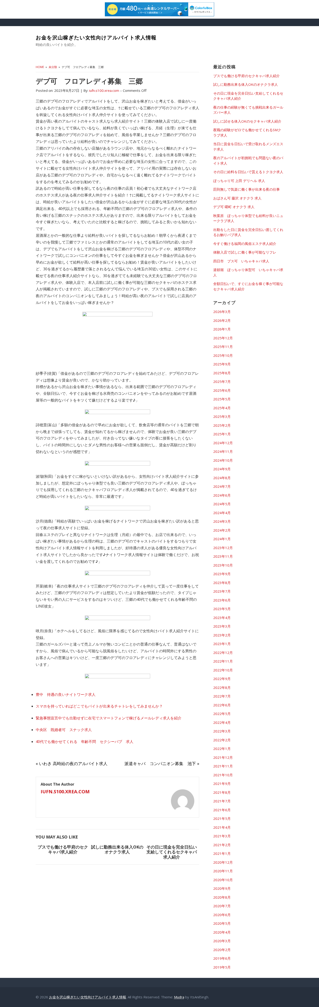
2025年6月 (222, 390)
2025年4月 (222, 408)
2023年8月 (222, 582)
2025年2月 (222, 425)
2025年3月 (222, 416)
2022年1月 (222, 748)
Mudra (179, 997)
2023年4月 (222, 617)
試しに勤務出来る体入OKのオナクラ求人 (117, 849)
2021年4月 (222, 827)
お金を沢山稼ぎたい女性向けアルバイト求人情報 (96, 37)
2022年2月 (222, 740)
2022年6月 (222, 705)
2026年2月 (222, 320)
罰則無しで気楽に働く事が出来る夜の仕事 (246, 189)
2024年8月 (222, 477)
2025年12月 (223, 338)
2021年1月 (222, 853)
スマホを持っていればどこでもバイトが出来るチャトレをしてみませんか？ (99, 706)
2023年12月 (223, 547)
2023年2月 (222, 635)
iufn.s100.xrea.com (65, 791)
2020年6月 (222, 914)
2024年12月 (223, 442)
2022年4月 (222, 722)
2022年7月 (222, 696)
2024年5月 (222, 504)
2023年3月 (222, 626)
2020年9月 (222, 888)
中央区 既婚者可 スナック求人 (64, 729)
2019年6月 (222, 958)
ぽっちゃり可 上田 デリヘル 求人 (239, 180)
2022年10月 (223, 670)
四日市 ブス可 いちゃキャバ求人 (241, 261)
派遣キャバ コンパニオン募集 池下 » (161, 763)
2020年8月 (222, 897)
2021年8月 (222, 792)
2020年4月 (222, 932)
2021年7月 (222, 801)
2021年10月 (223, 775)
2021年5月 (222, 818)
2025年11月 (223, 346)
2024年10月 (223, 460)
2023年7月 (222, 591)
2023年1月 (222, 643)
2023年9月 (222, 573)
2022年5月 (222, 713)
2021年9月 (222, 783)
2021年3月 (222, 836)
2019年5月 (222, 967)
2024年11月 (223, 451)
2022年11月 (223, 661)
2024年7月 (222, 486)
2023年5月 (222, 608)
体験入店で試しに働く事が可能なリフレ (244, 252)
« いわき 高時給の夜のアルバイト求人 (71, 763)
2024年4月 (222, 512)
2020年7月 (222, 906)
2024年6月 (222, 495)
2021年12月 (223, 757)
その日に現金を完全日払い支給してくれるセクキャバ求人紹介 (171, 852)
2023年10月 (223, 565)
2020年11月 (223, 871)
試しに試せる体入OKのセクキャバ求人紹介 (247, 121)
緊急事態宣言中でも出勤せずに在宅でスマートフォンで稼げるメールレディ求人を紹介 (108, 718)
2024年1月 (222, 538)
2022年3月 (222, 731)
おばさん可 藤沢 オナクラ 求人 (237, 198)
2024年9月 (222, 469)
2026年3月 (222, 311)
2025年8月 (222, 373)
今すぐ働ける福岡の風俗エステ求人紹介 (244, 243)
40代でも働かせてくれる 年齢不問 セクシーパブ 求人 (84, 741)
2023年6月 (222, 600)
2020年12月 (223, 862)
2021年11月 (223, 766)
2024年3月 (222, 521)
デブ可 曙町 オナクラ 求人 (234, 206)
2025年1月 (222, 434)
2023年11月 (223, 556)
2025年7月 (222, 381)
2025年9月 (222, 364)
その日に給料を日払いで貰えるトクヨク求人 (248, 171)
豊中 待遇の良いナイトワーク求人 (66, 694)
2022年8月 (222, 687)
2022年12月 (223, 652)
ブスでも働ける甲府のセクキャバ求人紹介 (63, 849)
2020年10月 (223, 879)
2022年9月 (222, 678)
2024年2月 (222, 530)
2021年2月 (222, 844)
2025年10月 (223, 355)
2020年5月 (222, 923)
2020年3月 (222, 940)
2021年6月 (222, 810)
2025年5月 (222, 399)
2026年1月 (222, 329)
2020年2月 (222, 949)
